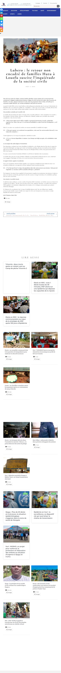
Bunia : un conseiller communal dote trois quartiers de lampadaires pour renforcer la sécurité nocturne (16, 352)
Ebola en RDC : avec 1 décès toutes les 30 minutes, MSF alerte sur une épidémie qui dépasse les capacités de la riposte (44, 287)
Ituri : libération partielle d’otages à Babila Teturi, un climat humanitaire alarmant (16, 477)
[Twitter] (1, 24)
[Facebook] (1, 9)
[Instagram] (1, 27)
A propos (38, 3)
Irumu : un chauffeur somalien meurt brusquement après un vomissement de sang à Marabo (16, 387)
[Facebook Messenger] (1, 21)
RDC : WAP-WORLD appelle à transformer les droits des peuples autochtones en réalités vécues (15, 622)
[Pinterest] (1, 15)
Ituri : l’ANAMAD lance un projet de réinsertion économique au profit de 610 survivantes (44, 352)
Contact (45, 3)
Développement (24, 10)
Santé (42, 10)
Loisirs (19, 14)
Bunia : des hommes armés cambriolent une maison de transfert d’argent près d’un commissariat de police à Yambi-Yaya (44, 586)
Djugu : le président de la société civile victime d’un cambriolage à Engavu (15, 585)
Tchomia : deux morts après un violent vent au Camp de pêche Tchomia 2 (16, 266)
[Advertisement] (30, 26)
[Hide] (0, 33)
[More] (1, 30)
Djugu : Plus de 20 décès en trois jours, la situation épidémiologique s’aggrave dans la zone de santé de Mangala (16, 516)
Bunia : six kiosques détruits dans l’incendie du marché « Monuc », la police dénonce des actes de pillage (16, 441)
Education (14, 10)
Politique (35, 10)
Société (5, 14)
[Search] (58, 6)
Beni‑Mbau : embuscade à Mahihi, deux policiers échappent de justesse (44, 441)
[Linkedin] (1, 12)
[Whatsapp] (1, 18)
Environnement (51, 10)
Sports (12, 14)
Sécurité (5, 10)
